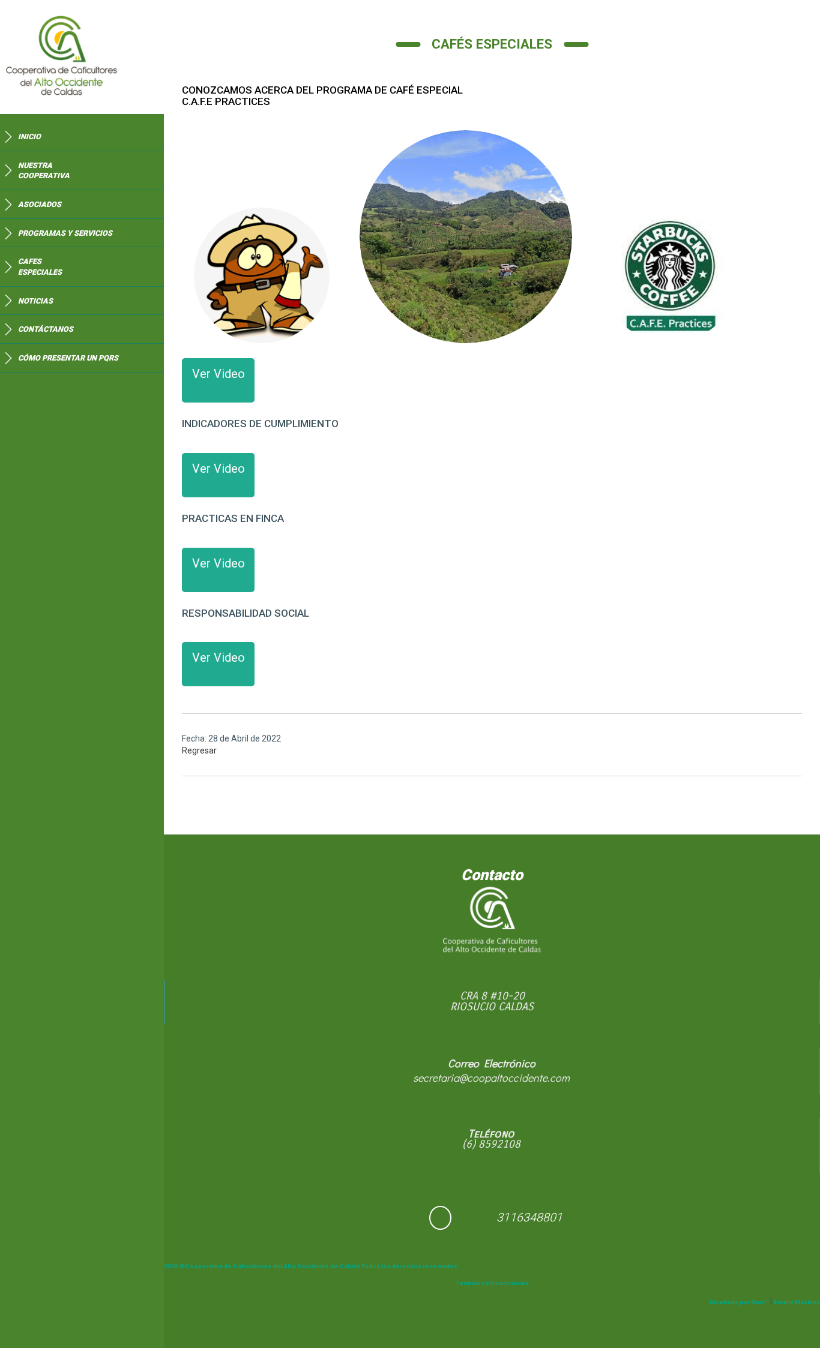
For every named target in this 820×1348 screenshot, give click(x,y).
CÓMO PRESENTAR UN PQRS (68, 357)
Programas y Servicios (65, 233)
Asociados (39, 204)
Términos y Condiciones (492, 1283)
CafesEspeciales (40, 267)
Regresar (199, 750)
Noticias (35, 300)
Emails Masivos (797, 1302)
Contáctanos (45, 329)
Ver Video (218, 374)
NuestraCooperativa (44, 171)
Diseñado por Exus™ (739, 1302)
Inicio (29, 136)
